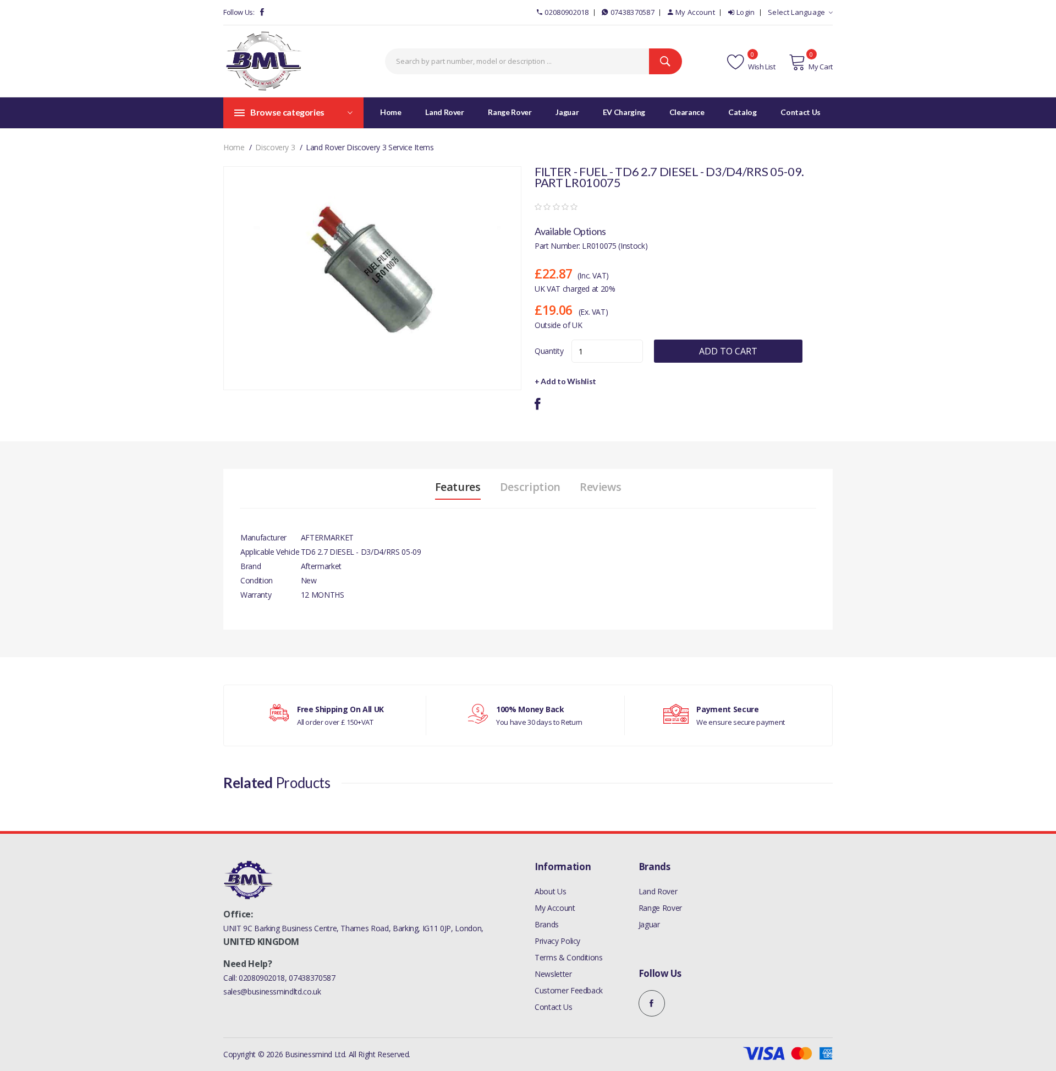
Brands (547, 924)
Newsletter (553, 974)
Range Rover (660, 908)
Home (391, 112)
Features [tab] (458, 487)
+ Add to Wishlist (565, 381)
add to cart (728, 351)
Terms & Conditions (569, 957)
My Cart (821, 67)
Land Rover (658, 891)
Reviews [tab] (601, 487)
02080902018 (566, 12)
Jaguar (649, 924)
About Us (550, 891)
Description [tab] (530, 487)
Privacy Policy (557, 941)
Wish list (761, 67)
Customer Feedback (569, 990)
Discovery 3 (275, 147)
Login (745, 12)
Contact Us (554, 1007)
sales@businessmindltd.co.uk (272, 991)
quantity (549, 351)
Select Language (797, 12)
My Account (695, 12)
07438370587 (632, 12)
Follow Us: (239, 12)
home (234, 147)
